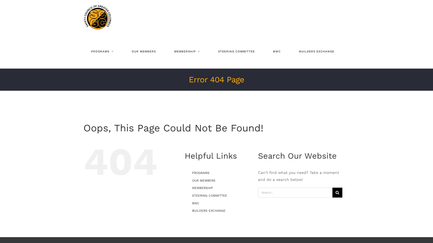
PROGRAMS (201, 173)
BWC (195, 203)
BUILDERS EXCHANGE (209, 210)
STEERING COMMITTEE (209, 195)
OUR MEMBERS (203, 180)
